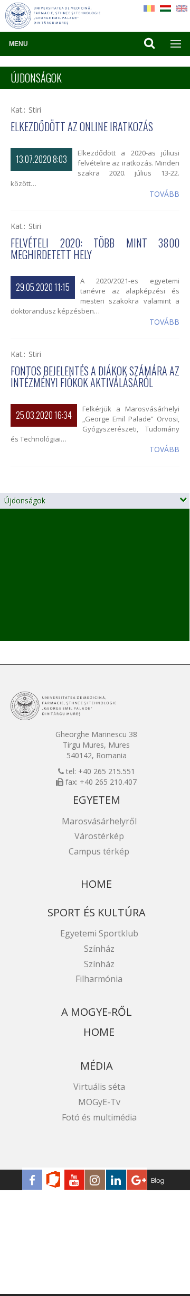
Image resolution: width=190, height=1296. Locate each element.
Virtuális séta (99, 1086)
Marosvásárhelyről (99, 821)
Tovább (164, 194)
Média (96, 1066)
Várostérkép (99, 836)
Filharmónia (98, 979)
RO (149, 8)
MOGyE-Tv (99, 1102)
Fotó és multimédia (99, 1117)
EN (181, 8)
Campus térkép (99, 851)
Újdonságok (24, 500)
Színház (99, 948)
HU (165, 8)
